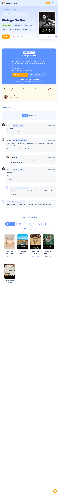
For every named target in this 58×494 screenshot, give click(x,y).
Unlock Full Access (19, 75)
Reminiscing (28, 25)
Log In (25, 115)
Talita (13, 157)
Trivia (4, 29)
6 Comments (6, 25)
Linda (12, 188)
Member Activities (15, 29)
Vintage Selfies (14, 9)
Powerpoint (26, 29)
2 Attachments (18, 25)
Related (11, 224)
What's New (24, 224)
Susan (9, 125)
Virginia (9, 140)
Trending (37, 224)
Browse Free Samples (37, 75)
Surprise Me (30, 229)
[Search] (52, 3)
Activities (7, 9)
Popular (49, 224)
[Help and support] (55, 491)
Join (48, 3)
